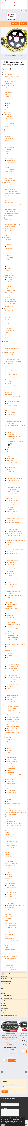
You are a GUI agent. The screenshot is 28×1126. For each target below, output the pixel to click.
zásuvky (7, 952)
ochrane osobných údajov (13, 1123)
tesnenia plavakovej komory (13, 480)
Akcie (5, 110)
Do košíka (12, 1060)
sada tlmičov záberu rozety (13, 721)
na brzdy (8, 801)
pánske (8, 105)
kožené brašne (8, 916)
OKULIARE (6, 341)
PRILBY (5, 321)
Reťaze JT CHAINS (11, 617)
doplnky (7, 319)
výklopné (7, 326)
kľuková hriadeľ (10, 580)
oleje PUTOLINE (8, 370)
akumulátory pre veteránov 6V (13, 401)
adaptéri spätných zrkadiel (12, 859)
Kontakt (5, 121)
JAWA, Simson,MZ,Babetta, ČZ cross (11, 956)
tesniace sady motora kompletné (14, 664)
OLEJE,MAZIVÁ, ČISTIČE (9, 363)
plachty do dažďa (9, 896)
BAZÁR (5, 954)
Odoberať (5, 1092)
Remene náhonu (8, 648)
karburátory (7, 469)
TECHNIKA (6, 390)
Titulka (5, 72)
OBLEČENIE (6, 237)
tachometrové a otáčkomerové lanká (15, 522)
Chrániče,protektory (9, 295)
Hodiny (6, 235)
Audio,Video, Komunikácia (11, 925)
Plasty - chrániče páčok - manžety (12, 841)
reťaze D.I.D (9, 626)
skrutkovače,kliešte (11, 768)
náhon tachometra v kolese (13, 726)
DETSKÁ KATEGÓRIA (8, 215)
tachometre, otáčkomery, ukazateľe (13, 823)
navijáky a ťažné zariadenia (11, 584)
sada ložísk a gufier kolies (12, 697)
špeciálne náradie (11, 772)
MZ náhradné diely (9, 965)
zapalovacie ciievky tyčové (11, 929)
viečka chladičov (10, 460)
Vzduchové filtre (10, 434)
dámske (8, 103)
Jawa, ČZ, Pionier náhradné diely (12, 963)
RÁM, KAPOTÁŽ (8, 602)
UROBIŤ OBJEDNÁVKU (10, 81)
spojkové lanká (11, 513)
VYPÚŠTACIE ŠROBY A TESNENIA (12, 732)
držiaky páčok (11, 509)
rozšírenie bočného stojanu (11, 845)
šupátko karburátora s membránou (14, 478)
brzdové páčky (11, 502)
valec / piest (9, 575)
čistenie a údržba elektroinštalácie (14, 810)
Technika (7, 151)
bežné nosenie (8, 315)
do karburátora (10, 485)
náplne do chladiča (11, 465)
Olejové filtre (9, 432)
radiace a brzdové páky (12, 553)
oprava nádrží (10, 781)
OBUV (5, 308)
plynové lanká (11, 516)
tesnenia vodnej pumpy (12, 668)
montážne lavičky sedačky (11, 814)
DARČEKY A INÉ (6, 983)
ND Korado (9, 960)
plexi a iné (7, 339)
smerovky (7, 854)
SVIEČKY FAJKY (8, 651)
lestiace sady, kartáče (11, 759)
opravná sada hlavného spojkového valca (16, 538)
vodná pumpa (10, 571)
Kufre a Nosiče (8, 914)
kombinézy (9, 264)
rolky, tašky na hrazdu (11, 885)
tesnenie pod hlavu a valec (13, 671)
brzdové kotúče (10, 156)
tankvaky (8, 890)
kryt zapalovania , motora (12, 529)
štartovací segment (11, 573)
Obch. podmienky (7, 112)
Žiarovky (7, 735)
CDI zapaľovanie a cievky (10, 927)
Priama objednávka (8, 74)
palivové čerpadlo (11, 589)
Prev (2, 1072)
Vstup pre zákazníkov (10, 123)
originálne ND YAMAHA (10, 187)
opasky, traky (9, 284)
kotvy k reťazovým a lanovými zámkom (15, 905)
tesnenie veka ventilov (12, 675)
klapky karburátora (12, 489)
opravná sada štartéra (10, 949)
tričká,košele (9, 279)
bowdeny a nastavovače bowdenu (14, 524)
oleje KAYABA (8, 383)
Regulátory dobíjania (9, 938)
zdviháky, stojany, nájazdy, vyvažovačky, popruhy (15, 812)
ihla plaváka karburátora (13, 491)
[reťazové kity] (14, 53)
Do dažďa (7, 288)
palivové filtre (10, 449)
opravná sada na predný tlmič (13, 713)
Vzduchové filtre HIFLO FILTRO (15, 436)
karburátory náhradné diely (13, 474)
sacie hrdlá (9, 542)
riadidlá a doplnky (9, 843)
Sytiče (8, 482)
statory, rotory (8, 943)
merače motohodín (9, 934)
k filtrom (8, 451)
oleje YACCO (8, 377)
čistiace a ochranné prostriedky (12, 786)
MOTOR (6, 527)
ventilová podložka (11, 562)
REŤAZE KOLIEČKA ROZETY (11, 609)
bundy (8, 253)
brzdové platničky (11, 158)
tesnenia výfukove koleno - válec (14, 679)
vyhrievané (9, 850)
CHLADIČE (7, 454)
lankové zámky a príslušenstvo (13, 901)
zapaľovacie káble (11, 659)
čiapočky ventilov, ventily (10, 209)
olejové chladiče (10, 458)
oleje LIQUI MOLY (9, 366)
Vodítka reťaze (10, 646)
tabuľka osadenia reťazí (13, 637)
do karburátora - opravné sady (13, 476)
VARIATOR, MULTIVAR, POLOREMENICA (15, 549)
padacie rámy (8, 839)
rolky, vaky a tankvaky (10, 180)
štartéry (7, 947)
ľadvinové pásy (8, 273)
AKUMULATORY (8, 394)
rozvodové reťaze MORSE (12, 640)
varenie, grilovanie (9, 357)
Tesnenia (7, 662)
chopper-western (9, 312)
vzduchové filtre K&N (13, 439)
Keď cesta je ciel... (12, 19)
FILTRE (6, 430)
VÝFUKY (7, 870)
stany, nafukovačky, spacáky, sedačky (13, 361)
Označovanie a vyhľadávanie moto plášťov (14, 198)
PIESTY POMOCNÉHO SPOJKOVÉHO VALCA (16, 569)
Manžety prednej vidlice (12, 728)
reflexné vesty (8, 248)
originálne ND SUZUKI (10, 189)
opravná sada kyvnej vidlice (13, 719)
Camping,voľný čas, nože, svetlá (12, 359)
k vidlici (8, 752)
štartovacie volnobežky (12, 578)
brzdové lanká (10, 520)
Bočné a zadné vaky (11, 887)
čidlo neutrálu (10, 558)
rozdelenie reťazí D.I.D (13, 628)
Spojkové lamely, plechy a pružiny (14, 531)
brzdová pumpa (10, 427)
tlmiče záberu (10, 613)
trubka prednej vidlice (13, 706)
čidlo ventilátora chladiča (12, 462)
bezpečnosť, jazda (9, 354)
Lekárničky (7, 830)
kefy (7, 788)
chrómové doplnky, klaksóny (11, 828)
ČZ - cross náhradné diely (10, 969)
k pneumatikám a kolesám (12, 763)
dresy (8, 242)
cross (6, 346)
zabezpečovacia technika (10, 898)
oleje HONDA (8, 379)
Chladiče (8, 456)
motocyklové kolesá (11, 710)
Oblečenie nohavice (9, 138)
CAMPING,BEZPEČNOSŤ (9, 352)
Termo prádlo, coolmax (10, 290)
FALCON (8, 872)
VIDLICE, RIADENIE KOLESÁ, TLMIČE (13, 693)
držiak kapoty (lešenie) (12, 604)
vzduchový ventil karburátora (14, 493)
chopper (7, 350)
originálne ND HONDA (10, 184)
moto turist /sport (9, 310)
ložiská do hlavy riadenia (12, 695)
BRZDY (6, 410)
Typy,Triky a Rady (9, 83)
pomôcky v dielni (10, 779)
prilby (6, 87)
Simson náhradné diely (10, 967)
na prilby (8, 797)
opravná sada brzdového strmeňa (14, 419)
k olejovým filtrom (11, 783)
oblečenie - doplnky (9, 275)
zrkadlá (6, 99)
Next (26, 1072)
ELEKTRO (6, 921)
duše (6, 207)
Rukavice (7, 140)
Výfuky (8, 154)
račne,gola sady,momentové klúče (14, 775)
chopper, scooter (9, 328)
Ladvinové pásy (8, 92)
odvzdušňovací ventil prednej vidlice (16, 701)
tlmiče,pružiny (10, 699)
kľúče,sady (9, 770)
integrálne (7, 324)
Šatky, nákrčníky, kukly (10, 147)
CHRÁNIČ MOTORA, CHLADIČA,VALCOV (14, 825)
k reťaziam (9, 642)
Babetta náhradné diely (10, 958)
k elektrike (9, 746)
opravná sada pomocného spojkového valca (16, 540)
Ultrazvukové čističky (10, 739)
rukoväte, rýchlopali (9, 848)
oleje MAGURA (8, 372)
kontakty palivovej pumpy (12, 560)
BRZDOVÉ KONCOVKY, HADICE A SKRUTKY (16, 425)
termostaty (9, 567)
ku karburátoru (10, 777)
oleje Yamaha (8, 381)
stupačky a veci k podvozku (11, 863)
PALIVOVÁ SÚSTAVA (9, 586)
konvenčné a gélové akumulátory (14, 396)
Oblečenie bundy (9, 136)
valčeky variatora (10, 551)
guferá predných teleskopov (13, 717)
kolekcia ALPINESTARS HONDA (12, 304)
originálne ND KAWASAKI (11, 191)
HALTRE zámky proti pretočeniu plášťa (13, 204)
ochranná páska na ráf (10, 211)
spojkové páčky (11, 505)
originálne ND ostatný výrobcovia (12, 193)
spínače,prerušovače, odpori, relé (12, 940)
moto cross (7, 317)
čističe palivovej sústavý (12, 600)
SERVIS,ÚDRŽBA (7, 737)
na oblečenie (9, 794)
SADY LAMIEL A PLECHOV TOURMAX (15, 536)
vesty (8, 266)
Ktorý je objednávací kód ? (11, 79)
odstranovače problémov (12, 761)
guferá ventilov (10, 673)
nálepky (7, 832)
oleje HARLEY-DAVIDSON (11, 374)
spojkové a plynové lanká (12, 511)
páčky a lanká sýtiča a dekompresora (15, 518)
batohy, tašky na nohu (10, 169)
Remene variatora (11, 547)
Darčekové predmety (10, 222)
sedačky (7, 852)
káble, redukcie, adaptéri (12, 405)
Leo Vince (9, 874)
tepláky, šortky (10, 286)
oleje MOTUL (8, 368)
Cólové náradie (8, 178)
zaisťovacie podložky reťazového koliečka (16, 644)
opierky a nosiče (8, 836)
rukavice (7, 96)
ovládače (7, 936)
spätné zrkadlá (8, 856)
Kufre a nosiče (8, 171)
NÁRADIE (7, 741)
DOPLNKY (6, 819)
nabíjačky (9, 403)
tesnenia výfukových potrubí (13, 682)
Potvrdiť (2, 1124)
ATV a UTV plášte (9, 176)
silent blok (9, 582)
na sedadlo (9, 806)
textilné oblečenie (9, 250)
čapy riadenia (9, 730)
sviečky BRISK (10, 653)
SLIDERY (8, 268)
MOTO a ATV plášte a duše (11, 118)
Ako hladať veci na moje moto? (12, 76)
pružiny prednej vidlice (13, 708)
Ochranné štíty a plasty (10, 834)
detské (8, 90)
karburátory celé (10, 471)
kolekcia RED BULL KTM (10, 301)
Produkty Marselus (9, 918)
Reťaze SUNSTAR (10, 633)
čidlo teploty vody (11, 467)
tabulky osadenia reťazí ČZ (14, 624)
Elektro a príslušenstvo (10, 821)
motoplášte (7, 173)
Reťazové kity (10, 615)
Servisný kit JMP (8, 392)
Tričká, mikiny (8, 149)
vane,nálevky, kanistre (11, 757)
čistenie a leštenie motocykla (13, 803)
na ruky (8, 808)
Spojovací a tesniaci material (11, 817)
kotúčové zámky (10, 907)
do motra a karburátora (12, 792)
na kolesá (9, 799)
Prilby (6, 134)
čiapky (8, 281)
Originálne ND (8, 116)
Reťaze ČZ (9, 620)
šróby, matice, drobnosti (12, 766)
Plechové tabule (8, 231)
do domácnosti (8, 228)
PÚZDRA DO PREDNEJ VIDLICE (13, 715)
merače (8, 748)
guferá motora (10, 555)
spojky (8, 544)
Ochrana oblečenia (9, 293)
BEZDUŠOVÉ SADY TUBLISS (11, 213)
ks (6, 1060)
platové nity (9, 606)
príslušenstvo (9, 894)
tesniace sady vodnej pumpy (13, 666)
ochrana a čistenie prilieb (11, 337)
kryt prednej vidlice (11, 724)
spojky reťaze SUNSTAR (13, 635)
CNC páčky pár (11, 507)
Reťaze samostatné (12, 162)
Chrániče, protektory (9, 142)
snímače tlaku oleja (11, 564)
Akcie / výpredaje (7, 973)
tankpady (7, 867)
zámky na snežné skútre (12, 909)
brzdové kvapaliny (9, 388)
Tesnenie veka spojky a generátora (14, 677)
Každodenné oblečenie (10, 277)
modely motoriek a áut (10, 226)
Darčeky (7, 167)
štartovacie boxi (10, 165)
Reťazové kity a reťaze (12, 160)
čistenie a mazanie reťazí (12, 790)
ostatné (8, 688)
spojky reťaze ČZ (11, 622)
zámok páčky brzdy (11, 912)
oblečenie (7, 101)
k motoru (9, 750)
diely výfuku (9, 876)
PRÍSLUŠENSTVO (7, 881)
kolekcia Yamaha (9, 306)
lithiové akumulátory (11, 399)
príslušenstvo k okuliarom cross (12, 348)
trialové (7, 332)
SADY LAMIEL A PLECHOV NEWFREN (15, 533)
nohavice (9, 244)
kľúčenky (7, 233)
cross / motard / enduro (10, 330)
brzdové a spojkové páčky (12, 500)
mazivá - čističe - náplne (10, 385)
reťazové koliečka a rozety (12, 611)
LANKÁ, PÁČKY (8, 498)
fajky (8, 657)
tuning (6, 690)
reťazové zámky (10, 903)
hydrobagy (7, 297)
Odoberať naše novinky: (7, 1084)
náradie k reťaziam (11, 755)
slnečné (7, 343)
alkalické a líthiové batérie (11, 923)
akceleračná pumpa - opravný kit (15, 496)
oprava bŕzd (9, 743)
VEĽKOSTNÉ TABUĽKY (9, 85)
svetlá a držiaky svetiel (10, 865)
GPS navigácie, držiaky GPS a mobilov (13, 932)
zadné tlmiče (11, 704)
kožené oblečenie (9, 257)
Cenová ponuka (7, 114)
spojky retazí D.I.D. (12, 631)
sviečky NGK (9, 655)
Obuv (6, 94)
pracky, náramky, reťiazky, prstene (12, 224)
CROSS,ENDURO (8, 239)
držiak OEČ (7, 878)
